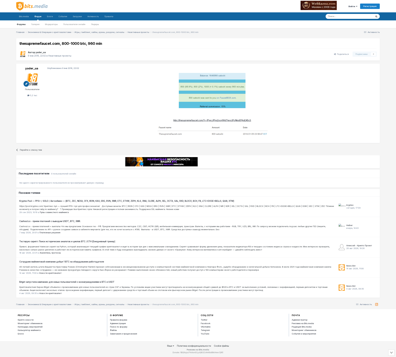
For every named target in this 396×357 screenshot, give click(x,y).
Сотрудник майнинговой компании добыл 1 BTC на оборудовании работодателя (61, 261)
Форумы (21, 24)
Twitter (204, 320)
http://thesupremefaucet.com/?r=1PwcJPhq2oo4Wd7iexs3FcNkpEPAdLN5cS (212, 120)
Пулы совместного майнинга (54, 212)
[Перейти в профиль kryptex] (342, 207)
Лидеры (95, 24)
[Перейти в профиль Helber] (342, 227)
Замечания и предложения (123, 333)
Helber (349, 225)
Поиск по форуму (118, 326)
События (62, 16)
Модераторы (51, 24)
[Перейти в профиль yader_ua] (22, 54)
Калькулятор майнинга (29, 330)
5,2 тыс (33, 95)
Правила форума (118, 320)
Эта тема (365, 16)
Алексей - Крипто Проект (359, 245)
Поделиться (342, 54)
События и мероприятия (304, 333)
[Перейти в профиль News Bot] (342, 267)
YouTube (205, 333)
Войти (352, 6)
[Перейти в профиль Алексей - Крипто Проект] (342, 247)
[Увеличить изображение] (212, 90)
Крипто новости (26, 320)
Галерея (35, 24)
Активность (93, 16)
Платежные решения (49, 232)
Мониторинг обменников (30, 323)
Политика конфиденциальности (194, 345)
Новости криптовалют (50, 273)
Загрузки (77, 16)
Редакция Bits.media (302, 326)
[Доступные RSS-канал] (376, 304)
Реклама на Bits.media (303, 323)
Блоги (50, 16)
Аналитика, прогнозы (50, 252)
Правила (108, 16)
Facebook (205, 323)
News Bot (350, 265)
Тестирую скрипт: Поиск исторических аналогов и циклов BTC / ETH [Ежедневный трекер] (67, 241)
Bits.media (24, 16)
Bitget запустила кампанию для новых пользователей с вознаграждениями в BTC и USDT (66, 282)
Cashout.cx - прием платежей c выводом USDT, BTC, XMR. (50, 221)
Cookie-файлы (221, 345)
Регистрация (370, 6)
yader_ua (41, 52)
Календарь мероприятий (30, 326)
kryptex (349, 205)
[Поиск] (376, 16)
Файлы (113, 330)
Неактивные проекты (59, 55)
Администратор (300, 320)
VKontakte (206, 326)
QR (221, 352)
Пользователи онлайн (74, 24)
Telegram (205, 330)
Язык (170, 345)
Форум (37, 16)
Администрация (118, 323)
